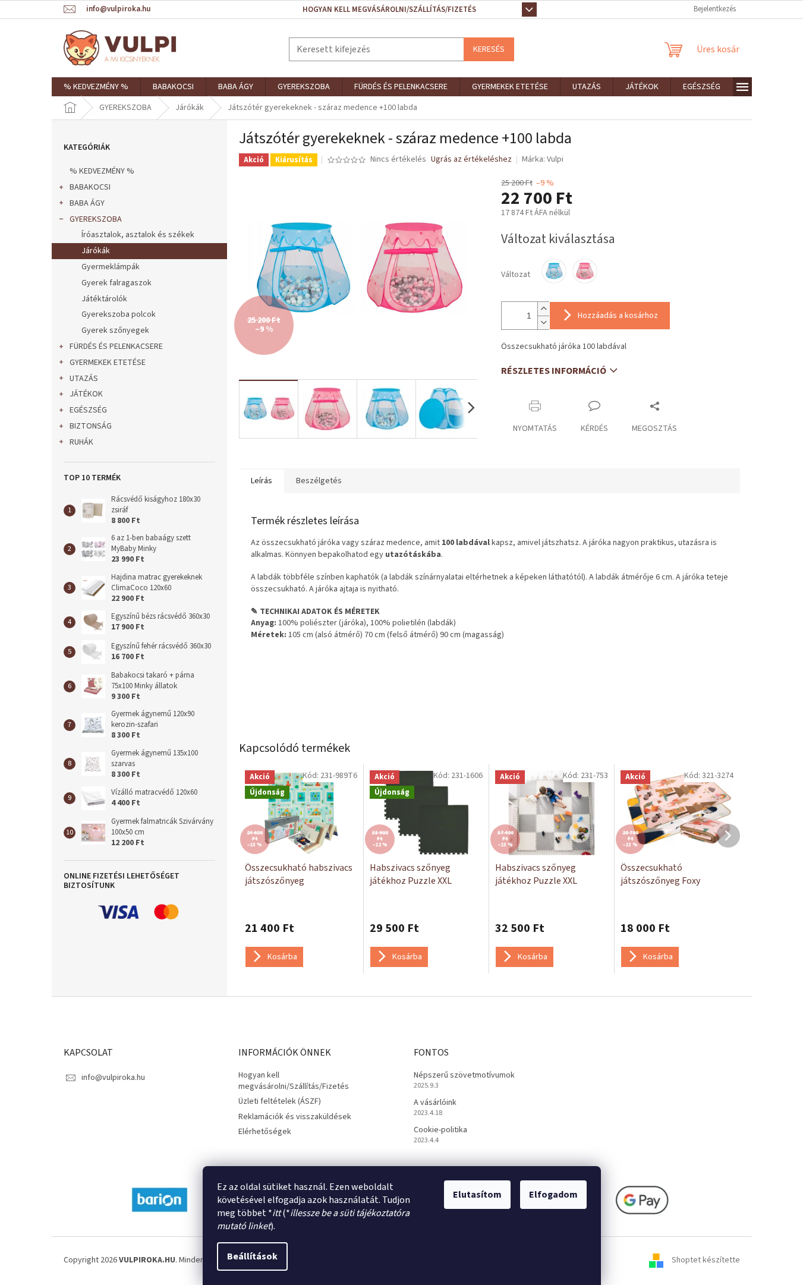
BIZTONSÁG (91, 426)
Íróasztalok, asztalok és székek (137, 235)
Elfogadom (553, 1194)
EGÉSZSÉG (88, 410)
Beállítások (252, 1256)
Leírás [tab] (261, 481)
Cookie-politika (440, 1130)
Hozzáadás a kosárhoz (618, 316)
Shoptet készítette (706, 1260)
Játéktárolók (104, 299)
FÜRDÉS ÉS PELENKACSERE (116, 346)
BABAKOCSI (90, 187)
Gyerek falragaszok (116, 283)
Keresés (489, 49)
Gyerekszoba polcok (118, 314)
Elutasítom (477, 1194)
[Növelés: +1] (543, 309)
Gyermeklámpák (110, 267)
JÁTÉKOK (86, 394)
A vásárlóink (435, 1102)
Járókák (95, 251)
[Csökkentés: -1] (543, 322)
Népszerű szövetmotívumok (464, 1075)
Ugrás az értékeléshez (471, 159)
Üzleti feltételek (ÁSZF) (279, 1101)
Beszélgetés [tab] (319, 481)
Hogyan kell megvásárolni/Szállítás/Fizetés (389, 9)
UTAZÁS (84, 379)
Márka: (542, 159)
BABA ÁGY (87, 203)
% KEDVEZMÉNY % (102, 171)
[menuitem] (96, 86)
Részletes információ (553, 370)
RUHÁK (81, 442)
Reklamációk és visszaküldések (294, 1117)
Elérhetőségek (264, 1132)
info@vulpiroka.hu (113, 1078)
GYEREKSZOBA (96, 219)
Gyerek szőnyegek (115, 330)
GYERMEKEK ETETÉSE (108, 363)
